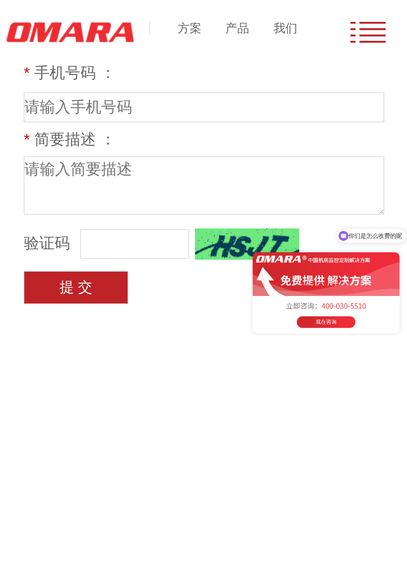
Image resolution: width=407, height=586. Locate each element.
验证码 (49, 243)
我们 (285, 28)
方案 (190, 28)
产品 (237, 28)
